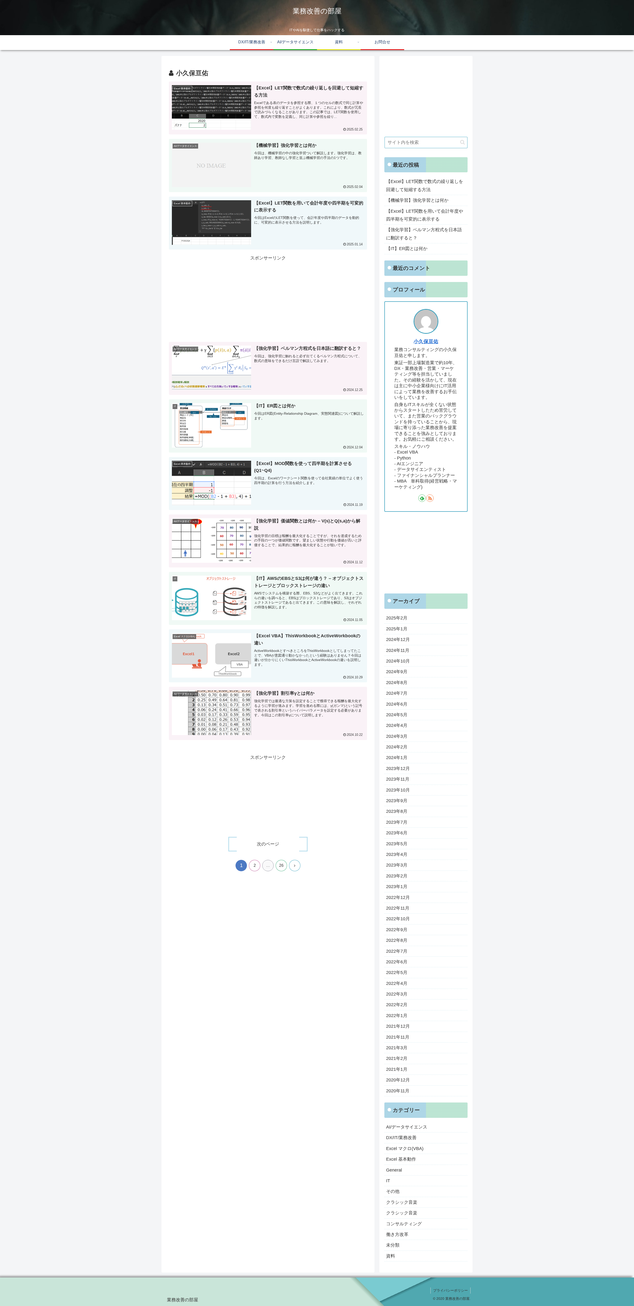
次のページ (268, 844)
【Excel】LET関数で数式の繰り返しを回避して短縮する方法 (424, 185)
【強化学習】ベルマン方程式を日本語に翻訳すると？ (424, 233)
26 (281, 865)
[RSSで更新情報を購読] (430, 498)
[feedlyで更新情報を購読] (422, 498)
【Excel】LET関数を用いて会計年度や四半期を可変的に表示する (424, 215)
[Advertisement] (268, 296)
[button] (462, 142)
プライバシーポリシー (450, 1290)
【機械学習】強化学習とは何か (417, 200)
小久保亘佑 (426, 341)
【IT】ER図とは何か (406, 248)
